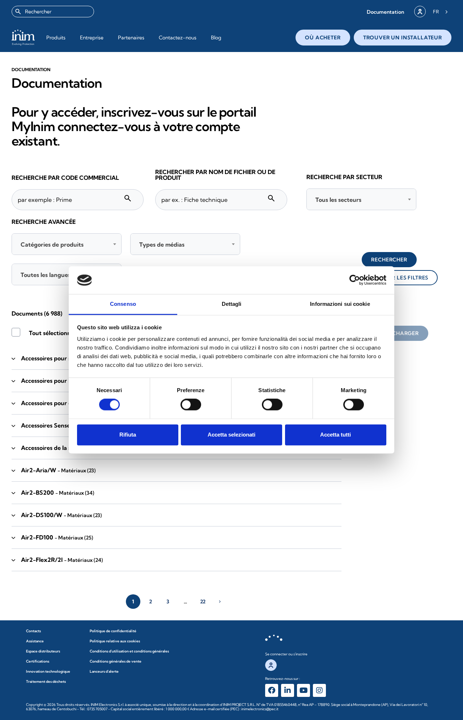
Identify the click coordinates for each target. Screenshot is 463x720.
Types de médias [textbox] (161, 244)
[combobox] (53, 11)
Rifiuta (127, 434)
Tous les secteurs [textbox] (338, 199)
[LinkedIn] (287, 690)
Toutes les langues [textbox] (46, 274)
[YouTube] (303, 690)
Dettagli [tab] (232, 304)
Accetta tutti (335, 434)
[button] (385, 11)
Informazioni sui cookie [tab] (340, 304)
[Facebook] (271, 690)
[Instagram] (319, 690)
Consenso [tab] (123, 304)
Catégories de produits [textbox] (52, 244)
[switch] (190, 405)
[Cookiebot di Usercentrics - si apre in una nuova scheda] (354, 280)
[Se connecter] (420, 11)
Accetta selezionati (231, 434)
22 (202, 601)
